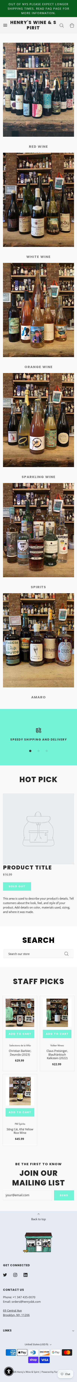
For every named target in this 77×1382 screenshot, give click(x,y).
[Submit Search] (66, 954)
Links (7, 1330)
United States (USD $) (37, 1344)
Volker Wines (57, 1045)
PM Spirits (20, 1123)
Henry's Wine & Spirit (33, 25)
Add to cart (20, 1034)
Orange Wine (38, 366)
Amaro (38, 697)
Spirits (38, 587)
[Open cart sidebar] (72, 25)
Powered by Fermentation (54, 1371)
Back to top (38, 1219)
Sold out (17, 886)
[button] (30, 751)
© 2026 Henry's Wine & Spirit (24, 1371)
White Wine (38, 256)
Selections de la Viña (20, 1045)
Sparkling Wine (39, 476)
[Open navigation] (5, 25)
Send (64, 1195)
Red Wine (38, 146)
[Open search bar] (61, 25)
